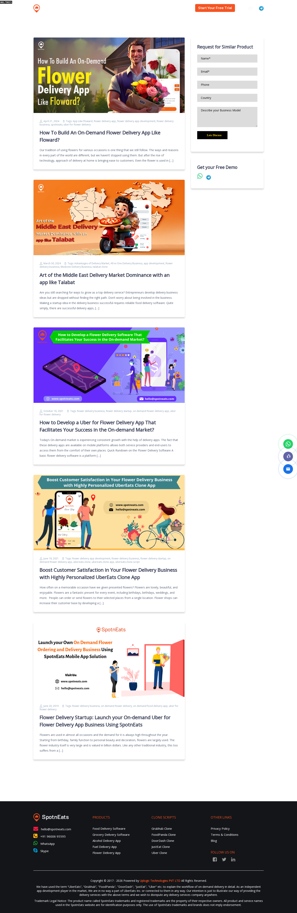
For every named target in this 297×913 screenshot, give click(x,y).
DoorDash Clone (163, 841)
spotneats (56, 124)
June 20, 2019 (51, 706)
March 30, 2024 (52, 263)
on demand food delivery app (150, 706)
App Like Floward (83, 121)
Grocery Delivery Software (111, 835)
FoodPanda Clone (164, 835)
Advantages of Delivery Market (91, 263)
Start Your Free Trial (215, 8)
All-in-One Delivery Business (126, 263)
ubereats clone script (127, 562)
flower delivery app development (136, 121)
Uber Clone (159, 853)
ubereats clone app (103, 562)
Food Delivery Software (109, 828)
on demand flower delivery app (151, 411)
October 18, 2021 (53, 411)
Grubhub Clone (162, 828)
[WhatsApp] (288, 444)
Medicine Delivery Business (76, 266)
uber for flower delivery (77, 124)
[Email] (288, 469)
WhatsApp (47, 844)
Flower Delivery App (107, 853)
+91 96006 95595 (53, 836)
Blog (184, 8)
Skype (44, 851)
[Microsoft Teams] (288, 456)
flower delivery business (91, 411)
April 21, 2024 (51, 121)
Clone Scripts (161, 8)
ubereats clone (82, 562)
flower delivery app (105, 121)
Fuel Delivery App (105, 847)
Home (117, 8)
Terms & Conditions (224, 835)
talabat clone (100, 266)
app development (154, 263)
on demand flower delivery (116, 706)
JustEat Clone (161, 847)
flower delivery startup (119, 411)
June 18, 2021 (51, 558)
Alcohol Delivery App (107, 841)
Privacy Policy (220, 828)
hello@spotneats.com (56, 829)
